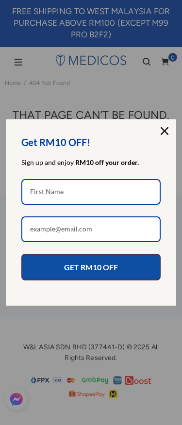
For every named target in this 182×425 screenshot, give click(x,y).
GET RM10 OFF (91, 267)
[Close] (164, 131)
